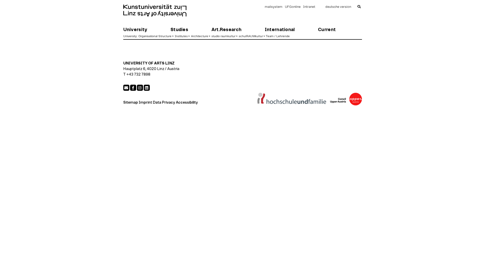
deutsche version (338, 7)
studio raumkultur (223, 36)
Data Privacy (164, 102)
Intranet (309, 7)
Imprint (145, 102)
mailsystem (273, 7)
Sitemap (130, 102)
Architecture (199, 36)
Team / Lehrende (278, 36)
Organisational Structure (155, 36)
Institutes (181, 36)
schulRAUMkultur (251, 36)
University (130, 36)
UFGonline (293, 7)
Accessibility (187, 102)
